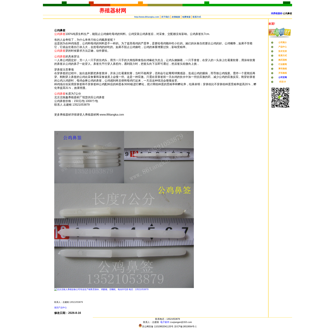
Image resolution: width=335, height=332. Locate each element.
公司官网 (282, 77)
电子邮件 (164, 322)
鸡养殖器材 (276, 13)
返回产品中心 (60, 307)
